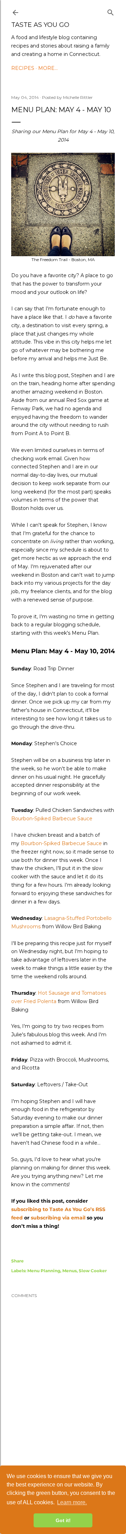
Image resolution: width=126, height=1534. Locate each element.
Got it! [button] (63, 1520)
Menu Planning (43, 1270)
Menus (69, 1270)
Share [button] (17, 1260)
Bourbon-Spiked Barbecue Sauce (51, 818)
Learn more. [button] (72, 1502)
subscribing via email (58, 1218)
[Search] (110, 11)
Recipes (22, 68)
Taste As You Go (40, 25)
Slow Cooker (93, 1270)
